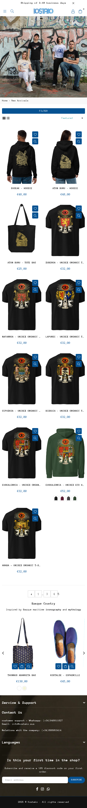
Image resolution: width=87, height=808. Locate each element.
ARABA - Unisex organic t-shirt (21, 565)
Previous (3, 653)
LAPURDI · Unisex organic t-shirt (65, 336)
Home (5, 100)
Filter (43, 111)
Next (84, 653)
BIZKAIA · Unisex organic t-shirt (65, 411)
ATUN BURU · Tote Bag (22, 262)
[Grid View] (4, 118)
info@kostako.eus (23, 724)
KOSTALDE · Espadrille (65, 675)
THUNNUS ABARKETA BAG (22, 675)
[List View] (8, 118)
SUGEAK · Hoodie (21, 188)
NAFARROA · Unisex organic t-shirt (21, 336)
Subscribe (76, 780)
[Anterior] (31, 593)
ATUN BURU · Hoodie (65, 188)
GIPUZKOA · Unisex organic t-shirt (21, 411)
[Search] (12, 11)
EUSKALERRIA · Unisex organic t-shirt (21, 485)
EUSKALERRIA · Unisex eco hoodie (65, 485)
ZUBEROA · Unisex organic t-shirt (65, 262)
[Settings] (73, 11)
